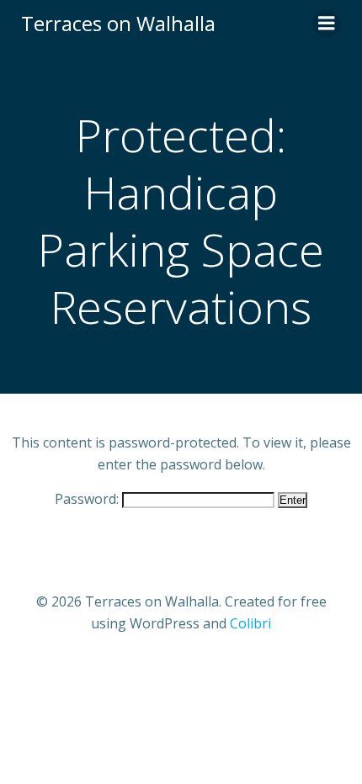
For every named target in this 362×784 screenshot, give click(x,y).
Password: (88, 499)
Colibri (250, 623)
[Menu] (326, 23)
